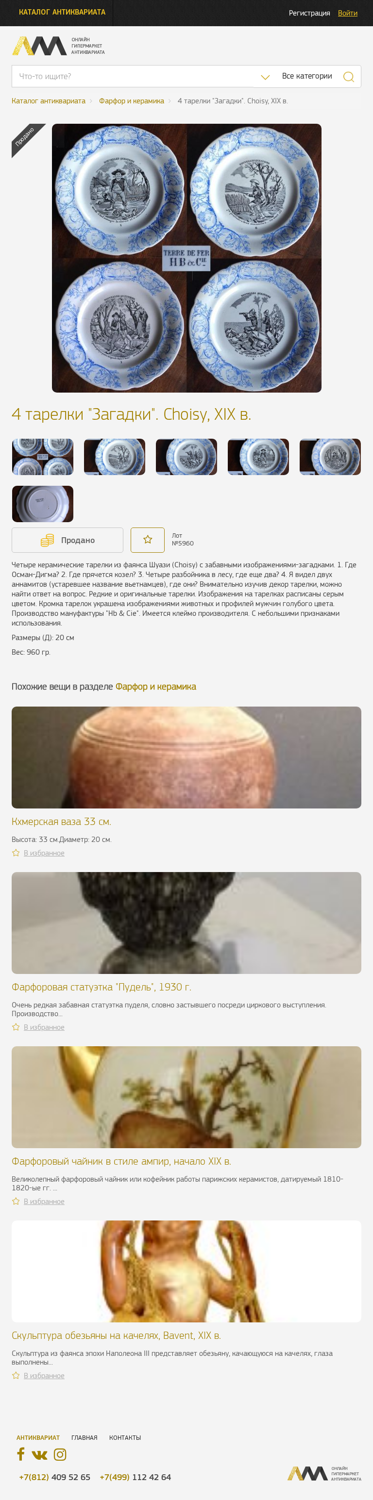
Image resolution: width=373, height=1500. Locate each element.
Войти (347, 13)
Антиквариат (38, 1437)
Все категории (307, 76)
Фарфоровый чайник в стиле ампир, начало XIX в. (121, 1161)
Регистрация (309, 13)
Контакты (125, 1437)
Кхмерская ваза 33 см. (61, 821)
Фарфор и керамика (156, 686)
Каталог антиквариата (62, 12)
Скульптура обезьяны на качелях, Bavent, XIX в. (116, 1335)
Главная (84, 1437)
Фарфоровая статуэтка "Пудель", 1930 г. (101, 986)
